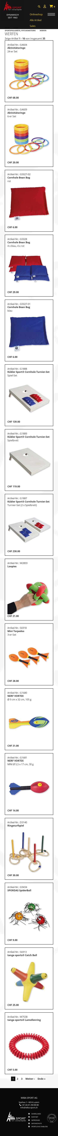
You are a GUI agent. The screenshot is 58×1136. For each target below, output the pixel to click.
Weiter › (30, 1078)
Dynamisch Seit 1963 (13, 16)
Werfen (43, 30)
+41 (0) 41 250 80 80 (30, 1105)
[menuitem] (44, 6)
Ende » (42, 1078)
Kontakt (34, 1117)
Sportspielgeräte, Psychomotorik (20, 30)
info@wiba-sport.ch (29, 1107)
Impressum (35, 1120)
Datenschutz (36, 1123)
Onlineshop (36, 14)
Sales (33, 26)
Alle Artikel (35, 20)
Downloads (36, 1114)
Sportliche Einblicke (39, 1126)
